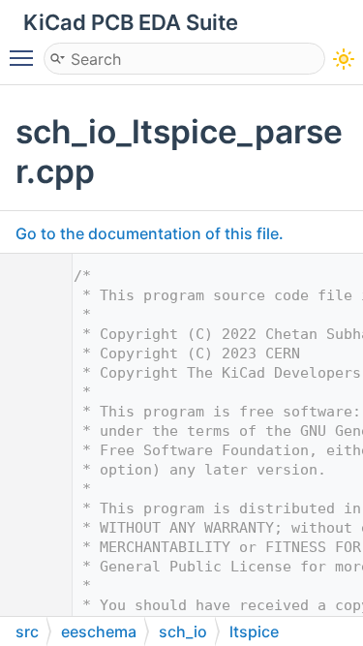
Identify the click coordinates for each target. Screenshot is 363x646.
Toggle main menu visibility (25, 57)
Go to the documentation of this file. (149, 233)
